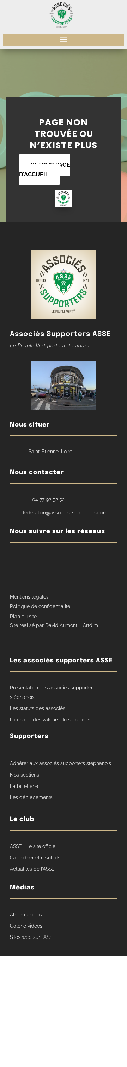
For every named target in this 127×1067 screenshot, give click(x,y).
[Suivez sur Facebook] (17, 559)
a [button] (63, 40)
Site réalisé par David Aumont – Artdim (54, 625)
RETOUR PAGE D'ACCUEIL (44, 170)
